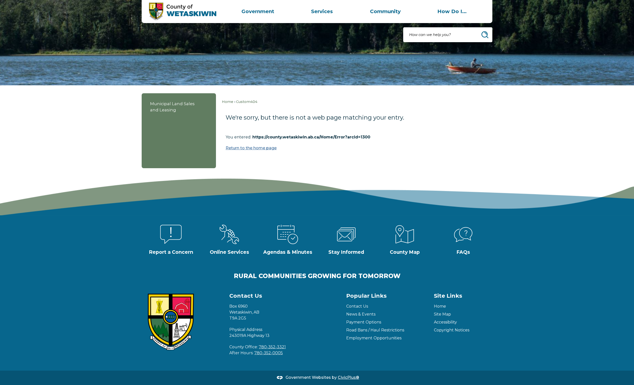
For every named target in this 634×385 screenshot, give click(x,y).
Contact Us (357, 306)
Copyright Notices (451, 330)
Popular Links (366, 295)
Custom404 (246, 101)
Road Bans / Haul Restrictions (375, 330)
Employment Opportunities (373, 338)
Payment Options (363, 322)
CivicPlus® (348, 377)
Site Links (448, 295)
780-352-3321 (272, 347)
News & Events (360, 314)
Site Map (442, 314)
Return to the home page (251, 148)
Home (227, 101)
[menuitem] (257, 11)
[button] (484, 34)
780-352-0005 (268, 353)
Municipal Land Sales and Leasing (172, 106)
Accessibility (445, 322)
